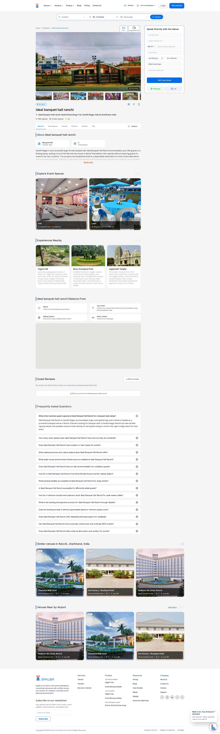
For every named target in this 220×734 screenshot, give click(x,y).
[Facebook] (162, 697)
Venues (47, 6)
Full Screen (134, 88)
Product (69, 6)
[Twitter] (182, 697)
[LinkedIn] (172, 697)
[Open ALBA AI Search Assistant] (213, 727)
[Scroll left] (136, 173)
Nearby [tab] (64, 126)
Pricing (87, 5)
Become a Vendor (84, 688)
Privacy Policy (150, 730)
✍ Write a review (132, 379)
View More (172, 607)
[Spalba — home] (37, 5)
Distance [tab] (74, 126)
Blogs (79, 5)
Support (163, 692)
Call (174, 89)
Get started (177, 5)
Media (135, 692)
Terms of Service (167, 730)
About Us (163, 679)
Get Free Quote (164, 80)
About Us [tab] (41, 126)
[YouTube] (177, 697)
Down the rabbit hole (141, 701)
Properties (46, 28)
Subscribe (43, 719)
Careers (163, 688)
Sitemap (180, 730)
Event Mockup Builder (113, 687)
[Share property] (134, 104)
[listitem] (44, 96)
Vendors (58, 6)
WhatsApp (156, 89)
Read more (88, 162)
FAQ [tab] (93, 126)
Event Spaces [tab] (53, 126)
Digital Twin (109, 682)
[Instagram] (167, 697)
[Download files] (139, 104)
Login (163, 5)
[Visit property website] (129, 104)
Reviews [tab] (85, 126)
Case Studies (138, 688)
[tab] (124, 28)
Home (38, 28)
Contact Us (96, 5)
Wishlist (135, 696)
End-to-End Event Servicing (115, 705)
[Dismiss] (215, 711)
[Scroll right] (139, 173)
